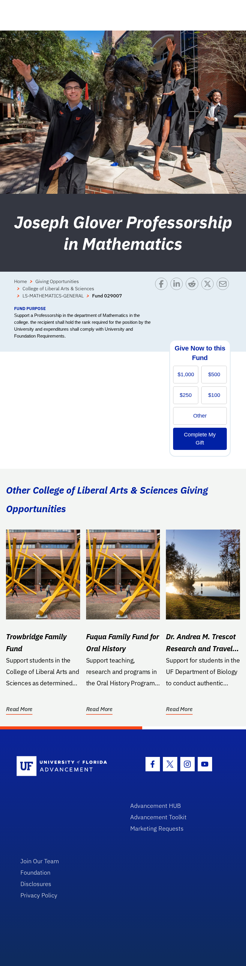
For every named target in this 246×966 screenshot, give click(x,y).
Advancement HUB (155, 806)
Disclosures (35, 884)
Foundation (35, 872)
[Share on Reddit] (193, 291)
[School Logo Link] (66, 766)
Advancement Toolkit (158, 817)
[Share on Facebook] (162, 291)
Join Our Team (39, 861)
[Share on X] (209, 291)
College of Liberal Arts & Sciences (58, 288)
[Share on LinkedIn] (178, 291)
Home (20, 281)
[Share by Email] (224, 291)
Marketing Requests (157, 828)
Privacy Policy (38, 895)
